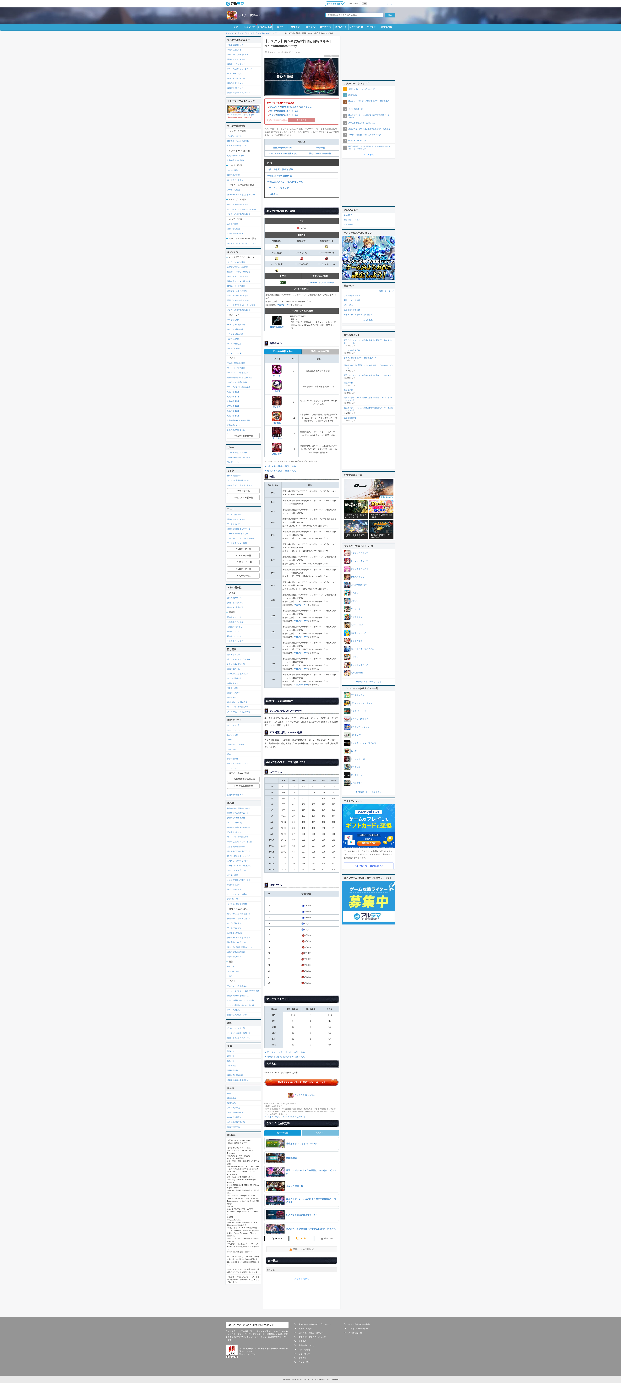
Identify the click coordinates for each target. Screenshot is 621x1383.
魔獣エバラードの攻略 (236, 286)
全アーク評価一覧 (234, 514)
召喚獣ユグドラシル (235, 622)
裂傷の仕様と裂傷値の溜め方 (238, 808)
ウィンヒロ (355, 609)
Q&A (229, 1093)
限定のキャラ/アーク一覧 (320, 153)
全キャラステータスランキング (239, 485)
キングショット (357, 617)
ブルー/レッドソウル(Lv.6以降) (320, 283)
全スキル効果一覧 (234, 598)
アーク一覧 (320, 148)
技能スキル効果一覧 (235, 603)
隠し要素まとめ (233, 655)
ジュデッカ (249, 27)
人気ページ (320, 1133)
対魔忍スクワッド (358, 577)
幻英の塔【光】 (233, 411)
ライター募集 (304, 1362)
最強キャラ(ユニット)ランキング (361, 89)
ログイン (389, 4)
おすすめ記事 (283, 1133)
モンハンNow (357, 625)
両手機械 (277, 423)
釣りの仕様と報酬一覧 (236, 664)
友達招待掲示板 (233, 1127)
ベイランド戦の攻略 (235, 329)
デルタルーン (356, 775)
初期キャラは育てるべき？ (238, 861)
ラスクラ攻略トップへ (304, 1095)
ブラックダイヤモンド (353, 295)
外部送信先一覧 (355, 1333)
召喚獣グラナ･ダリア (235, 627)
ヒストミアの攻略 (234, 353)
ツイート (278, 1238)
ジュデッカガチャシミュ (237, 146)
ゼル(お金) (231, 749)
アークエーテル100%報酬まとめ (283, 153)
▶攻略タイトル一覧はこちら (368, 681)
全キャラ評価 (356, 27)
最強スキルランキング (236, 78)
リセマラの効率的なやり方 (238, 54)
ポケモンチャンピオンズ (361, 703)
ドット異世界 (356, 641)
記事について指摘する (303, 1249)
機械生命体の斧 (277, 327)
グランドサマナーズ (359, 665)
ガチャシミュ (306, 107)
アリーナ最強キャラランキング (239, 69)
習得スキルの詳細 (320, 351)
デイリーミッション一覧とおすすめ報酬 (243, 991)
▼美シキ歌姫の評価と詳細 (280, 169)
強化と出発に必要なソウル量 (238, 529)
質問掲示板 (231, 1103)
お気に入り (328, 1238)
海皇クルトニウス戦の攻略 (238, 276)
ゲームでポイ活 (333, 4)
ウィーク (277, 376)
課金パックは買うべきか (237, 1015)
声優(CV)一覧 (232, 899)
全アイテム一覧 (233, 725)
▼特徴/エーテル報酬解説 (279, 176)
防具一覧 (230, 1061)
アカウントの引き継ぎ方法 (238, 986)
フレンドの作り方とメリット (238, 870)
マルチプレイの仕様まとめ (238, 373)
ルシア (273, 115)
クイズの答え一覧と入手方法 (238, 712)
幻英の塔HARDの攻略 (236, 156)
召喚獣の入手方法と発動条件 (238, 827)
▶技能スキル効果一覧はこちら (280, 466)
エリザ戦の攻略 (233, 320)
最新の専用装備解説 (235, 1075)
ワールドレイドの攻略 (236, 368)
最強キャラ (325, 27)
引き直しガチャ (233, 462)
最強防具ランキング (235, 88)
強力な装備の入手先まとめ (238, 1080)
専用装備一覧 (232, 1070)
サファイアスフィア (359, 553)
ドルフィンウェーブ (359, 561)
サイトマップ (304, 1354)
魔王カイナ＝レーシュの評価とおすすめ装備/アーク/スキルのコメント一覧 (368, 341)
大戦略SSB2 (356, 783)
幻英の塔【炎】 (233, 392)
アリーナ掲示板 (233, 1108)
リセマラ (371, 27)
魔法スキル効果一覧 (235, 607)
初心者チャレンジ (234, 832)
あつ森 (354, 751)
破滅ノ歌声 (277, 454)
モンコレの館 (232, 688)
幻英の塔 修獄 (265, 27)
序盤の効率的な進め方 (236, 818)
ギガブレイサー (284, 305)
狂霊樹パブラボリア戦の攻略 (238, 272)
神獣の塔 (281, 115)
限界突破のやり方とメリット (238, 938)
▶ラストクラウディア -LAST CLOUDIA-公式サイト (285, 1117)
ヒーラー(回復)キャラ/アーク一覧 (240, 1000)
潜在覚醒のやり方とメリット (238, 942)
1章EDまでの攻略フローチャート (240, 813)
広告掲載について (306, 1345)
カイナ (280, 27)
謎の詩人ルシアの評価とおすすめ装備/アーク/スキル (369, 129)
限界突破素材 (232, 759)
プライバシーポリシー (358, 1329)
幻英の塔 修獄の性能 (235, 160)
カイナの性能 (232, 170)
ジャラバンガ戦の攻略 (236, 262)
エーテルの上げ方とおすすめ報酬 (240, 538)
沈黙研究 (277, 391)
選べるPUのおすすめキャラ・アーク (241, 243)
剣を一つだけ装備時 (352, 300)
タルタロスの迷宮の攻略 (237, 382)
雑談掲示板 (386, 27)
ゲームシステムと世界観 (237, 894)
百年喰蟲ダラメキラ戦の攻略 (238, 281)
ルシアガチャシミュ (235, 234)
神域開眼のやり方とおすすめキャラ (241, 195)
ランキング (389, 291)
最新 (381, 291)
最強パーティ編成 (234, 74)
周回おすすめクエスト (236, 795)
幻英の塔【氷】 (233, 397)
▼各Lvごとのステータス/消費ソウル (285, 182)
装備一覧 (230, 1051)
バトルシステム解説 (235, 823)
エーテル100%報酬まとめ (237, 534)
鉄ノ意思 (277, 407)
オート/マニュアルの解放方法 (239, 866)
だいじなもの (232, 735)
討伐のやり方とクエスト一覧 (238, 1038)
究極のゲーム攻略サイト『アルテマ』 (315, 1324)
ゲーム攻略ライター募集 (359, 1324)
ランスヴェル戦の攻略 (236, 325)
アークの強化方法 (234, 928)
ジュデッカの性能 (234, 136)
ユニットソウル (233, 730)
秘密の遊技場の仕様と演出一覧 (239, 377)
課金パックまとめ (234, 889)
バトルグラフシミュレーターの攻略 (241, 209)
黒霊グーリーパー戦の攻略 (238, 204)
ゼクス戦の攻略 (233, 339)
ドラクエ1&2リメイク (360, 719)
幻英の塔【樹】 (233, 401)
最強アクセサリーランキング (238, 93)
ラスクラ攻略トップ (235, 45)
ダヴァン (295, 27)
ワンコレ (355, 657)
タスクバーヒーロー (359, 711)
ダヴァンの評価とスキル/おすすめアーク (364, 135)
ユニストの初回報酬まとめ (238, 480)
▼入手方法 (272, 194)
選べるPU (311, 27)
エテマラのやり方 (234, 957)
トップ (234, 27)
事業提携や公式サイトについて (312, 1337)
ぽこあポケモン (357, 695)
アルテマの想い (305, 1329)
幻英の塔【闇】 (233, 416)
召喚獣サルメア (233, 631)
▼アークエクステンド (278, 188)
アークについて (233, 524)
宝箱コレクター (233, 693)
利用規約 (302, 1341)
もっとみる (368, 320)
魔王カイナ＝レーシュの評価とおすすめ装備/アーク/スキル (369, 116)
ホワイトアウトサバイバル (362, 649)
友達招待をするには (352, 310)
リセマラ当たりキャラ (236, 50)
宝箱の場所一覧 (233, 669)
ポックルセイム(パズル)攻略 (238, 659)
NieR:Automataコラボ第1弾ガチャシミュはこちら (302, 1082)
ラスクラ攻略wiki (249, 15)
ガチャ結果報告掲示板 (236, 1122)
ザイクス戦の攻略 (234, 344)
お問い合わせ (304, 1350)
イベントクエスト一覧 (236, 1028)
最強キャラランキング (236, 59)
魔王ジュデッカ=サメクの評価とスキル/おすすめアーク (369, 102)
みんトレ (355, 593)
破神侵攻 (281, 111)
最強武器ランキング (235, 83)
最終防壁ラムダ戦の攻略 (237, 291)
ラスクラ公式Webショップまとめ (240, 115)
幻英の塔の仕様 (233, 425)
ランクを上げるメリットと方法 (239, 842)
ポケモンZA (356, 735)
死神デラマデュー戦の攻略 (238, 267)
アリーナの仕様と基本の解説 (238, 387)
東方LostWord (357, 673)
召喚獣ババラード (234, 636)
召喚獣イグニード (234, 617)
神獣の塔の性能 (233, 229)
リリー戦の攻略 (233, 348)
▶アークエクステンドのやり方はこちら (284, 1052)
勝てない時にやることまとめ (238, 856)
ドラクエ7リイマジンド (361, 727)
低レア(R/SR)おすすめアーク (239, 851)
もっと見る (369, 155)
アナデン (355, 601)
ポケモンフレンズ (358, 633)
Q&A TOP (348, 215)
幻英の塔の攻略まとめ (236, 430)
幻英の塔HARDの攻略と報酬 (238, 420)
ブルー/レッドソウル (235, 744)
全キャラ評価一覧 (234, 476)
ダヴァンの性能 (233, 190)
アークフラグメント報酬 (237, 543)
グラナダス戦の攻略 (235, 334)
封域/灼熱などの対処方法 (237, 702)
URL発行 (304, 1238)
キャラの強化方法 (234, 923)
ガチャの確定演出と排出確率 (238, 457)
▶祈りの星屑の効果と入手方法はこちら (284, 1056)
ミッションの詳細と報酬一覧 (238, 1033)
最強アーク (341, 27)
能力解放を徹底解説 (235, 933)
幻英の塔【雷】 (233, 406)
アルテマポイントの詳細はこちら (369, 866)
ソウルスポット (233, 971)
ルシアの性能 (232, 224)
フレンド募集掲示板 (235, 1112)
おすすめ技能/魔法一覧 (236, 846)
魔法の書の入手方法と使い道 (238, 914)
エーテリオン (232, 768)
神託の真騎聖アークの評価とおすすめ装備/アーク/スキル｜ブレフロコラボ (369, 147)
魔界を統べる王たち (290, 107)
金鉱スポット (232, 683)
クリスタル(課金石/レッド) (238, 763)
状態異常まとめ (233, 885)
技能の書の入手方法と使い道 (238, 918)
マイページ (348, 224)
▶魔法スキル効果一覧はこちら (280, 471)
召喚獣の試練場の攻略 (236, 363)
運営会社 (302, 1358)
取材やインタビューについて (311, 1333)
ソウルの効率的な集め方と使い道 (240, 1005)
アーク (230, 740)
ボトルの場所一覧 (234, 678)
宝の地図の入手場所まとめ (238, 674)
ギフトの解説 (232, 875)
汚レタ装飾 (277, 438)
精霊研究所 (231, 697)
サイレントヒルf (358, 759)
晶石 (229, 754)
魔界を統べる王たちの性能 (238, 141)
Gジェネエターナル (359, 585)
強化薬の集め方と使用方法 (238, 996)
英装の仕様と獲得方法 (236, 952)
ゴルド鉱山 (348, 305)
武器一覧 (230, 1056)
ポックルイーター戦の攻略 (238, 295)
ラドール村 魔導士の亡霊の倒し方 (358, 315)
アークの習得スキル (283, 351)
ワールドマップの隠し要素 (238, 707)
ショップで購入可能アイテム (238, 880)
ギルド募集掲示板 (234, 1117)
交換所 (230, 976)
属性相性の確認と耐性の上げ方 (239, 947)
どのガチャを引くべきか (237, 453)
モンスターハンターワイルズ (363, 743)
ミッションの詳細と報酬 (237, 904)
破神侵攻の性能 (233, 175)
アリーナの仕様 (233, 1010)
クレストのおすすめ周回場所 (238, 214)
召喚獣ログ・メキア (235, 641)
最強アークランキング (283, 148)
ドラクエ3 (355, 767)
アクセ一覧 (231, 1065)
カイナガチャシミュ (235, 180)
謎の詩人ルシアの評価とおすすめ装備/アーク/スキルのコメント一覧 (368, 366)
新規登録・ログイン (352, 220)
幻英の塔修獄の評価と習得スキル (361, 123)
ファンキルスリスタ (359, 569)
